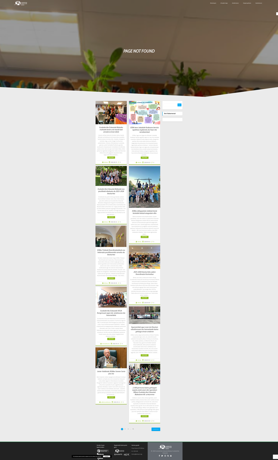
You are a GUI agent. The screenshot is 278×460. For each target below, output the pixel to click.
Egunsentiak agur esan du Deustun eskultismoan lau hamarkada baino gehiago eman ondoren (144, 329)
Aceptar (106, 456)
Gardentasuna (235, 3)
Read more (111, 157)
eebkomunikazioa (106, 402)
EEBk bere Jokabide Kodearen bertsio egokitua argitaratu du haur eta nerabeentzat (144, 130)
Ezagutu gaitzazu (247, 3)
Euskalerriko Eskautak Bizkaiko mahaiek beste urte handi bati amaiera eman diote (111, 130)
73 (133, 429)
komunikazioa (106, 344)
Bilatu (179, 105)
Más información (98, 456)
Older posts (156, 429)
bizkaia (106, 162)
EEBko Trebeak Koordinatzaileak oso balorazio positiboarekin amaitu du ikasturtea (111, 252)
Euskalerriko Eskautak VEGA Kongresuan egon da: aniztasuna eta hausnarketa (111, 313)
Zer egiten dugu (224, 3)
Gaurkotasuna (258, 3)
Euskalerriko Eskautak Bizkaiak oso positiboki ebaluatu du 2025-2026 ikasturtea (111, 191)
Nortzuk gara (213, 3)
